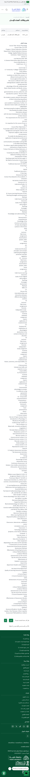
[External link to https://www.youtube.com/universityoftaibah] (12, 726)
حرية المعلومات (26, 688)
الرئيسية (27, 17)
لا (5, 620)
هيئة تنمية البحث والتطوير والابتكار (22, 657)
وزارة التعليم (26, 639)
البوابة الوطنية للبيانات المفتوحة (22, 642)
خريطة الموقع (26, 742)
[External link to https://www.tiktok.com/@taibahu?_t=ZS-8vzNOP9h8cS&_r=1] (20, 726)
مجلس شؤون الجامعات (24, 648)
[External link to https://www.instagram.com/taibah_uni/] (27, 726)
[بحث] (6, 9)
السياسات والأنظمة (25, 665)
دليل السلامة (26, 671)
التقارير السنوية (26, 682)
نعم (11, 620)
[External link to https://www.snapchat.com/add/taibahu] (23, 726)
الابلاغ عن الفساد (25, 709)
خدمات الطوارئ (26, 697)
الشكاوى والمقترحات (25, 746)
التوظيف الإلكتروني (25, 714)
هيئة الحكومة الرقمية (25, 651)
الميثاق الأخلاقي (26, 668)
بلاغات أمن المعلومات (24, 711)
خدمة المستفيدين (25, 700)
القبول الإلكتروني (26, 718)
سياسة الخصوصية (19, 742)
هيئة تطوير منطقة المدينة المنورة (22, 654)
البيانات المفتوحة (25, 685)
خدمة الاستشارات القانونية (24, 703)
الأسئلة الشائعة (26, 679)
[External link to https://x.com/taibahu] (16, 726)
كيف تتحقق (26, 4)
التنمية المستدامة (25, 676)
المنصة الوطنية (26, 645)
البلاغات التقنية (26, 706)
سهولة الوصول (26, 674)
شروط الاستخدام (11, 742)
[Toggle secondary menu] (2, 9)
